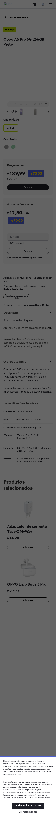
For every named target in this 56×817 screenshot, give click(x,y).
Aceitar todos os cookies (28, 805)
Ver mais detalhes (28, 812)
